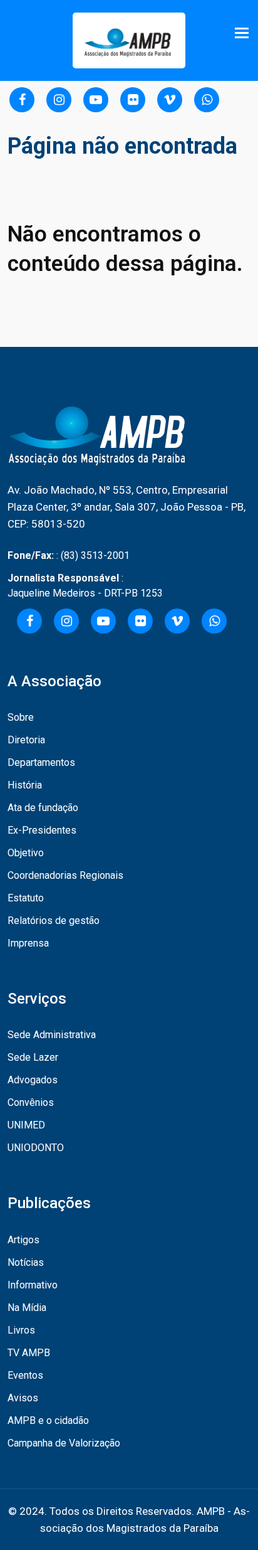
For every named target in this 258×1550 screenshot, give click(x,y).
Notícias (26, 1262)
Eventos (25, 1375)
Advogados (33, 1080)
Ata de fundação (43, 808)
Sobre (21, 717)
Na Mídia (27, 1308)
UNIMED (26, 1125)
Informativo (33, 1285)
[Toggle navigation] (242, 33)
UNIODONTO (36, 1148)
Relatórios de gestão (54, 920)
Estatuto (26, 898)
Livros (21, 1330)
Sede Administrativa (52, 1035)
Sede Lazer (33, 1057)
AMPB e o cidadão (48, 1420)
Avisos (23, 1398)
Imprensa (28, 943)
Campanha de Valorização (64, 1443)
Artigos (23, 1240)
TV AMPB (29, 1353)
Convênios (31, 1102)
